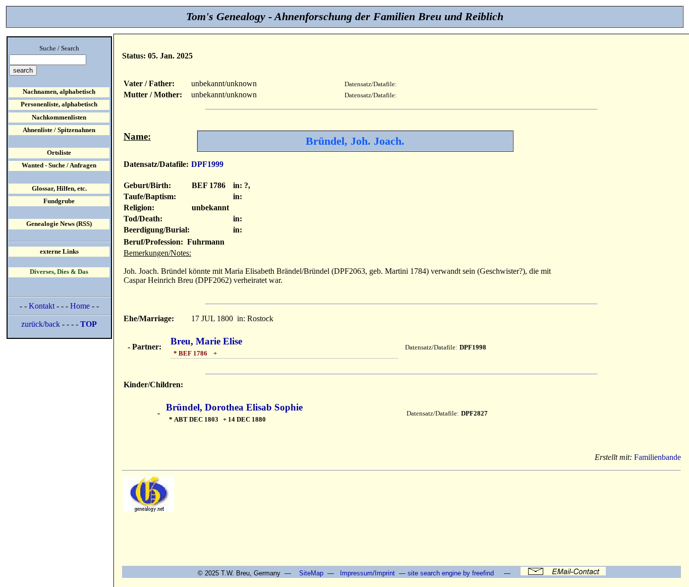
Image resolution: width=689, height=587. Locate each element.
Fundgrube (59, 201)
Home (80, 306)
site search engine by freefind (451, 573)
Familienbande (657, 457)
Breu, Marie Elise (206, 341)
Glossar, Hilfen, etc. (59, 188)
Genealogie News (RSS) (59, 223)
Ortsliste (59, 152)
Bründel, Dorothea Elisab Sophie (234, 407)
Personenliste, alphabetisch (59, 104)
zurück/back (40, 324)
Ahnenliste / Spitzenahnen (59, 130)
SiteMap (311, 573)
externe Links (59, 251)
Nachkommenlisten (59, 117)
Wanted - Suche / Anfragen (59, 165)
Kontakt (41, 306)
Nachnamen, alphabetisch (59, 91)
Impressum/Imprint (367, 573)
